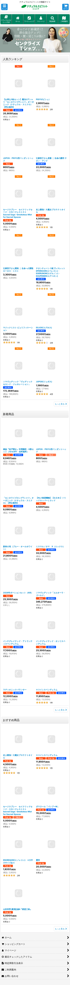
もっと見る (60, 404)
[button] (4, 7)
